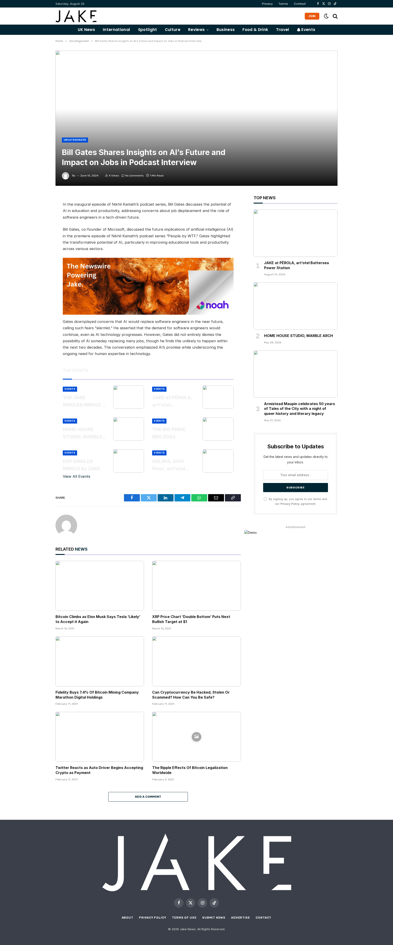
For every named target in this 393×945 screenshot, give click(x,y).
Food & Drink (255, 29)
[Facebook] (39, 210)
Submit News (213, 917)
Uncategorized (75, 139)
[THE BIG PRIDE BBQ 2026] (218, 429)
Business (226, 29)
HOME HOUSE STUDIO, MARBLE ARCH (82, 433)
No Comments (134, 175)
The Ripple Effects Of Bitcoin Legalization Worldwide (190, 770)
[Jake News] (75, 16)
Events (307, 29)
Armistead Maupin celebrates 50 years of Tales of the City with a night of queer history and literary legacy (299, 408)
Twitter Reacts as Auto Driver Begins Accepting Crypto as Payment (99, 770)
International (116, 29)
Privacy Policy (290, 504)
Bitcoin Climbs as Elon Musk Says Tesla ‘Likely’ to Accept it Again (97, 619)
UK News (86, 29)
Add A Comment (148, 796)
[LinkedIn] (39, 230)
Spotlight (147, 29)
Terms (283, 4)
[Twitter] (39, 220)
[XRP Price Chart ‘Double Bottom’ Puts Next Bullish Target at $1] (196, 586)
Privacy (267, 4)
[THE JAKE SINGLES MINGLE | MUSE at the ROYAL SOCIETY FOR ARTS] (128, 397)
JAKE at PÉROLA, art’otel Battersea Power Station (173, 401)
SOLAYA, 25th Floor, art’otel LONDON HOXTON (172, 465)
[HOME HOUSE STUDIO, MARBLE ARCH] (128, 429)
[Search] (335, 16)
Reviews (196, 29)
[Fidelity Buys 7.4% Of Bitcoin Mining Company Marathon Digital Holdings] (99, 661)
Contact (300, 4)
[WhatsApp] (39, 241)
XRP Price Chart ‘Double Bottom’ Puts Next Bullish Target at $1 (191, 619)
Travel (282, 29)
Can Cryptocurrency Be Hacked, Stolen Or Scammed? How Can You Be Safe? (191, 695)
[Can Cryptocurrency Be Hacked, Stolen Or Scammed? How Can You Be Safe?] (196, 661)
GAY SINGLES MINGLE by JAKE (81, 464)
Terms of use (184, 917)
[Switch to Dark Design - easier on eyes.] (326, 16)
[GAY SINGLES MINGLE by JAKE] (128, 460)
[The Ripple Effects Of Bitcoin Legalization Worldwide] (196, 737)
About (128, 917)
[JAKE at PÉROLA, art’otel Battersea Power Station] (218, 397)
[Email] (39, 251)
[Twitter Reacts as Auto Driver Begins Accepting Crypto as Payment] (99, 737)
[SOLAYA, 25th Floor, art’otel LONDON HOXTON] (218, 460)
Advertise (240, 917)
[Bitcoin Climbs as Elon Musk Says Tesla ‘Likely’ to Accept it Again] (99, 586)
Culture (172, 29)
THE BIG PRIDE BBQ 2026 (169, 433)
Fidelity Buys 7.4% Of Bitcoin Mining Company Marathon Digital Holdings (97, 695)
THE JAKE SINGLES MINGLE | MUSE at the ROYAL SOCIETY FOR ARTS (83, 401)
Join (312, 16)
